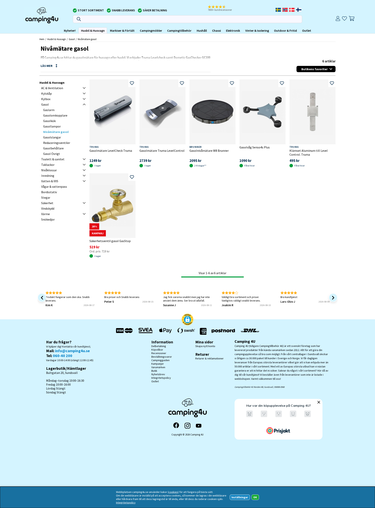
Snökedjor (48, 219)
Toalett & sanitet (52, 159)
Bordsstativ (49, 192)
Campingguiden (160, 360)
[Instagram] (187, 425)
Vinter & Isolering (257, 30)
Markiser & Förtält (122, 30)
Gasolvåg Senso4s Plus (254, 147)
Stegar (45, 197)
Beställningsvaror (161, 356)
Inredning (47, 176)
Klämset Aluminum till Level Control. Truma (308, 152)
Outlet (306, 30)
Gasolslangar (52, 137)
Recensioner (158, 353)
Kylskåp (46, 93)
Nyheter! (70, 30)
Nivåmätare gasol (87, 39)
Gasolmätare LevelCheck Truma (110, 151)
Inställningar (239, 497)
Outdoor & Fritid (285, 30)
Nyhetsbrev (158, 374)
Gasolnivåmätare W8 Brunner (209, 151)
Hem (41, 39)
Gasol (72, 39)
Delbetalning (158, 346)
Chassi (216, 30)
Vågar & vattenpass (54, 186)
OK (255, 497)
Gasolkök (49, 121)
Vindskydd (47, 208)
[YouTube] (199, 425)
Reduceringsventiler (56, 143)
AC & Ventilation (52, 88)
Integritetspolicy (161, 378)
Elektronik (233, 30)
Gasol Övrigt (51, 154)
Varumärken (158, 367)
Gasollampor (52, 126)
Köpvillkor (157, 349)
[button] (222, 8)
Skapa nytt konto (205, 346)
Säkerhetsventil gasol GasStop (110, 241)
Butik (154, 370)
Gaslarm (48, 110)
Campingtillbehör (179, 30)
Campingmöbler (151, 30)
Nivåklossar (49, 170)
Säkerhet (47, 203)
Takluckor (47, 165)
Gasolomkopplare (55, 115)
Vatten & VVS (49, 181)
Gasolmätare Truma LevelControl (162, 151)
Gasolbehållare (53, 148)
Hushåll (202, 30)
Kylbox (45, 99)
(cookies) (173, 492)
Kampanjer (157, 363)
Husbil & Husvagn (93, 30)
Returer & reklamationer (209, 358)
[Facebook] (176, 425)
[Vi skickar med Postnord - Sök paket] (223, 331)
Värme (45, 214)
